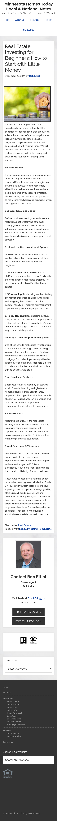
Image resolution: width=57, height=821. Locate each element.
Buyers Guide (13, 701)
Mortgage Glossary (16, 725)
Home (5, 687)
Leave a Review (14, 736)
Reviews (7, 730)
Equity (22, 529)
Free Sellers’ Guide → (28, 621)
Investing (32, 529)
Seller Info (12, 710)
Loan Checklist (14, 722)
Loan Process (13, 716)
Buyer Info (12, 707)
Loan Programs (14, 719)
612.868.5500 (36, 598)
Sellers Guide (13, 704)
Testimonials (13, 733)
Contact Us (8, 742)
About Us (7, 693)
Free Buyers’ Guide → (28, 612)
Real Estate (24, 525)
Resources (8, 699)
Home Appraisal (14, 713)
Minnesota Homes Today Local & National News (28, 6)
